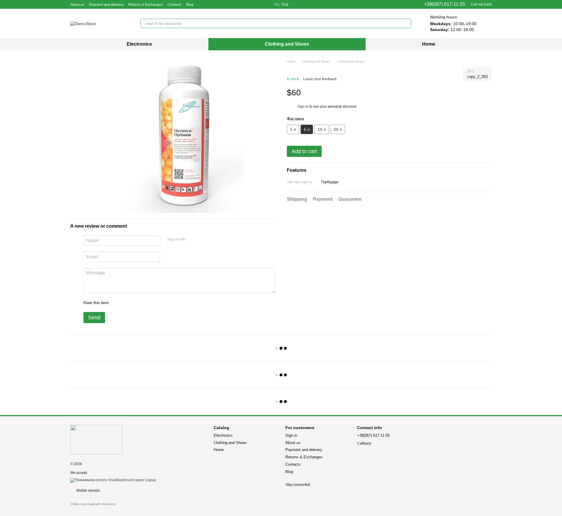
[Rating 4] (146, 302)
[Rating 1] (118, 302)
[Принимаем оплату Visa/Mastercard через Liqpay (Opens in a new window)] (113, 480)
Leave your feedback (320, 79)
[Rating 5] (156, 302)
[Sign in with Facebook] (192, 239)
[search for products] (406, 23)
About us (77, 5)
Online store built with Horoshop (92, 504)
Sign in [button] (303, 106)
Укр (277, 4)
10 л (322, 129)
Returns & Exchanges (145, 5)
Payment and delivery (106, 5)
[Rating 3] (137, 302)
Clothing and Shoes (287, 44)
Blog (189, 5)
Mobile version (88, 490)
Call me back (481, 4)
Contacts (174, 5)
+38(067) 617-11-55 (444, 4)
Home (428, 44)
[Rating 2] (128, 302)
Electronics (139, 44)
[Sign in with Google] (201, 239)
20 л (338, 129)
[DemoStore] (96, 439)
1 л (293, 129)
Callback (364, 443)
